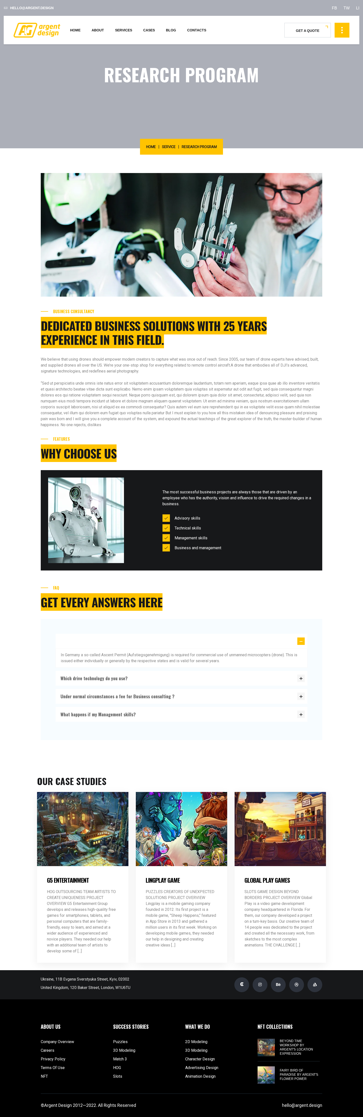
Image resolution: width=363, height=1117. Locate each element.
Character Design (200, 1059)
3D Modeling (124, 1050)
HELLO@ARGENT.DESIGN (32, 8)
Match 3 (120, 1059)
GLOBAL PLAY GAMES (267, 880)
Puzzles (120, 1041)
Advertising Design (201, 1067)
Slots (117, 1076)
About (98, 30)
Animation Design (200, 1076)
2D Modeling (196, 1041)
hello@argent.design (302, 1105)
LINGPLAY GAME (163, 880)
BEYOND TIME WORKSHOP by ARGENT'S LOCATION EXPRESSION (296, 1047)
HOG (117, 1067)
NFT (44, 1076)
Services (123, 30)
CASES (149, 30)
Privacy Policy (53, 1059)
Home (75, 30)
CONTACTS (196, 30)
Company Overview (57, 1041)
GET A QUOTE (307, 31)
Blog (171, 30)
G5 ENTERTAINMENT (68, 880)
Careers (47, 1050)
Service (169, 147)
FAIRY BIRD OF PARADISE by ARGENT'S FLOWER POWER (299, 1075)
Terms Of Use (53, 1067)
